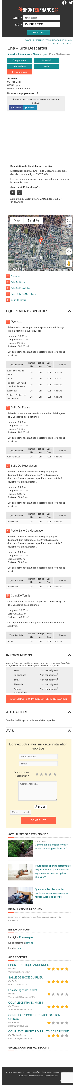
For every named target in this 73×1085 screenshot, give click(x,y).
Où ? (18, 24)
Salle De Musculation (21, 288)
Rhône (36, 54)
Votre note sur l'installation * (22, 774)
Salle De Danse (18, 282)
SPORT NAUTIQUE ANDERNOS (28, 965)
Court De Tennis (18, 300)
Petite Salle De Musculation (23, 294)
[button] (40, 241)
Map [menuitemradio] (17, 220)
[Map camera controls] (69, 251)
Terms (70, 270)
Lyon (44, 54)
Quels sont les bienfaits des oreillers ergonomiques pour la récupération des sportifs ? (51, 893)
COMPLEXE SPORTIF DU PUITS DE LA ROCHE (38, 1031)
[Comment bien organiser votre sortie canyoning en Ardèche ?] (20, 848)
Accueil (11, 54)
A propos (48, 1072)
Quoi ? (17, 18)
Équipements (19, 60)
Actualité (46, 60)
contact (57, 1072)
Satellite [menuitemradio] (33, 220)
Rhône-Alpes (23, 54)
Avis (46, 66)
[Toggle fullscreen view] (69, 220)
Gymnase (15, 276)
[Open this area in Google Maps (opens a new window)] (14, 269)
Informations (19, 66)
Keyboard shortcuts (30, 270)
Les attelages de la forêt (22, 990)
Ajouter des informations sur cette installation (38, 699)
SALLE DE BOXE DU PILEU (25, 977)
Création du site (51, 1076)
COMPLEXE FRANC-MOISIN (26, 1002)
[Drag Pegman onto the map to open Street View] (69, 263)
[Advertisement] (32, 138)
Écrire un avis (19, 72)
